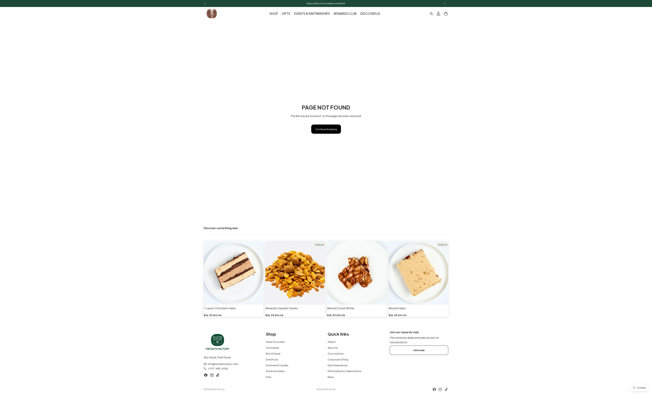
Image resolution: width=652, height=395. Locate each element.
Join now (418, 350)
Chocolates (272, 347)
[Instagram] (212, 375)
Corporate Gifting (338, 359)
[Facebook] (206, 375)
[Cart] (446, 13)
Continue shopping (326, 129)
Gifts (268, 376)
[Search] (431, 13)
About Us (333, 347)
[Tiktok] (218, 375)
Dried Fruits (272, 359)
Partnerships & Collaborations (344, 371)
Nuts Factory (218, 389)
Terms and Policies (326, 389)
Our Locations (336, 353)
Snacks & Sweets (275, 371)
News (331, 376)
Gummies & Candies (277, 365)
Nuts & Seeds (273, 353)
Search (332, 341)
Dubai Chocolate (275, 341)
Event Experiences (338, 365)
